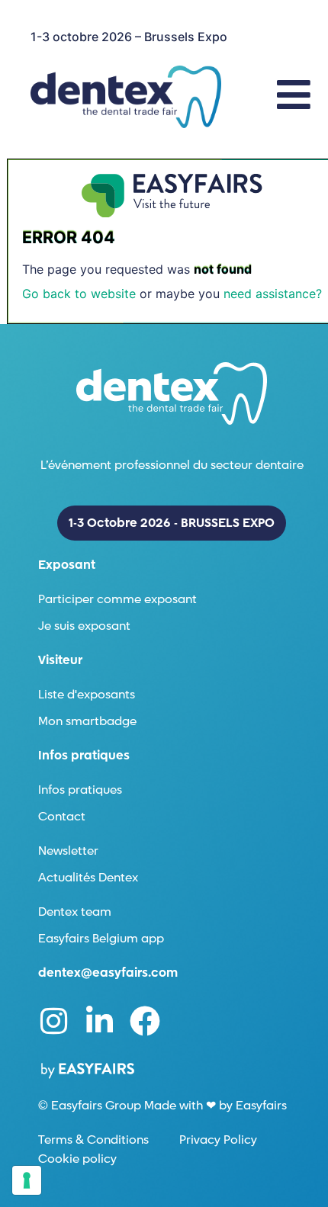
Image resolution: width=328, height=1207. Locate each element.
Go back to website (79, 293)
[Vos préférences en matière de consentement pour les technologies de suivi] (26, 1180)
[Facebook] (145, 1021)
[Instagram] (53, 1021)
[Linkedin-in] (99, 1021)
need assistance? (272, 293)
